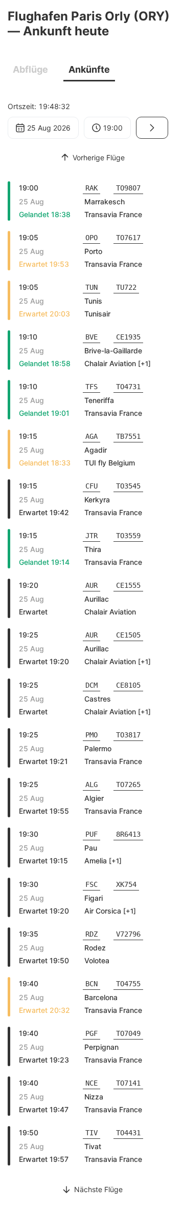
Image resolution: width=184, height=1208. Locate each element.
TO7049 (128, 1033)
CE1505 (128, 635)
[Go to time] (152, 128)
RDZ (91, 934)
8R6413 (128, 834)
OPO (91, 238)
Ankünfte (89, 69)
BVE (91, 337)
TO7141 (128, 1083)
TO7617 (128, 238)
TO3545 (128, 486)
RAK (91, 188)
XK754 (126, 884)
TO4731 (128, 387)
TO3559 (128, 536)
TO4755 (128, 984)
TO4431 (128, 1133)
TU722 (126, 287)
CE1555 (128, 585)
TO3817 (128, 735)
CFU (91, 486)
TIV (91, 1133)
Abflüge (30, 69)
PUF (91, 834)
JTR (91, 536)
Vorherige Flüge (99, 157)
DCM (91, 685)
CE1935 (128, 337)
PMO (91, 735)
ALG (91, 784)
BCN (91, 984)
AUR (91, 585)
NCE (91, 1083)
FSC (91, 884)
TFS (91, 387)
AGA (91, 436)
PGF (91, 1033)
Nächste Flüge (98, 1189)
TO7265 (128, 784)
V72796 (128, 934)
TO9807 (128, 188)
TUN (91, 287)
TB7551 (128, 436)
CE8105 (128, 685)
